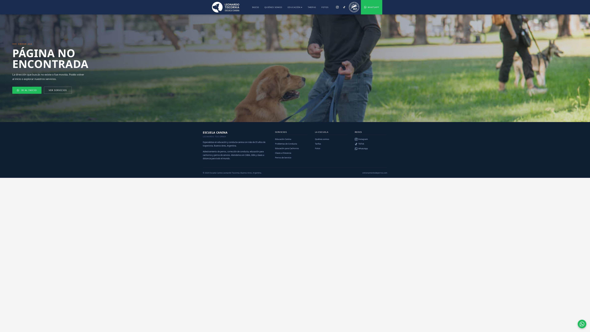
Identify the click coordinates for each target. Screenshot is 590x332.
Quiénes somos (273, 7)
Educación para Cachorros (287, 148)
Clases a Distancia (283, 153)
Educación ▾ (295, 7)
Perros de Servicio (283, 157)
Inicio (255, 7)
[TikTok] (344, 7)
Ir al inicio (29, 90)
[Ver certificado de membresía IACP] (354, 7)
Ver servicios (58, 90)
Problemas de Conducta (286, 143)
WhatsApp (373, 7)
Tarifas (312, 7)
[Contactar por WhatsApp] (582, 324)
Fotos (324, 7)
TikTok (361, 143)
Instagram (363, 139)
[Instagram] (337, 7)
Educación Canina (283, 139)
